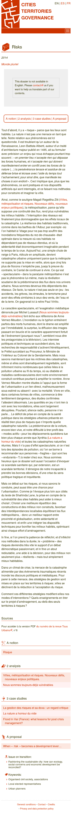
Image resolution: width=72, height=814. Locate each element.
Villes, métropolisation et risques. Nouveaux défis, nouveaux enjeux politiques (34, 203)
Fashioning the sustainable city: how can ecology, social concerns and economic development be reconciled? (35, 764)
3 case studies (42, 119)
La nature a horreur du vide (20, 713)
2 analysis (24, 119)
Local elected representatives (24, 783)
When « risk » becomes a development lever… (32, 746)
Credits (51, 804)
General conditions (26, 804)
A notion (11, 119)
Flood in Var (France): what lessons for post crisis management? (33, 721)
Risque (7, 652)
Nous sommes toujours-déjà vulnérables (28, 685)
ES (63, 3)
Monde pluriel (9, 64)
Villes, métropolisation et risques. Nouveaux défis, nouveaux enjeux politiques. (34, 677)
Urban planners (17, 788)
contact (37, 85)
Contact (42, 804)
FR (69, 3)
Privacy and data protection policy (36, 808)
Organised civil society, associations (28, 779)
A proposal (59, 119)
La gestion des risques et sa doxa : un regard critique (35, 708)
